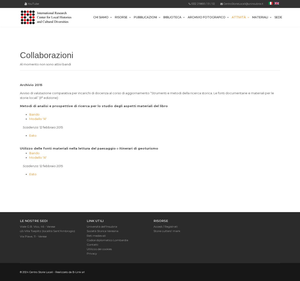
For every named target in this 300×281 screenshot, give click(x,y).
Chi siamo (101, 17)
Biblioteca (172, 17)
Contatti (92, 244)
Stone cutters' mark (167, 231)
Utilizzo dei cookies (99, 249)
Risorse (121, 17)
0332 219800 (198, 3)
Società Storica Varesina (102, 231)
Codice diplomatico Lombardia (107, 240)
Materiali (260, 17)
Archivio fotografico (206, 17)
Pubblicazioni (145, 17)
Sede (278, 17)
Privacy (92, 253)
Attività (239, 17)
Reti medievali (96, 235)
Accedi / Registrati (166, 226)
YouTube (33, 3)
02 (213, 3)
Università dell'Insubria (102, 226)
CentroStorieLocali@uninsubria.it (243, 3)
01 (208, 3)
